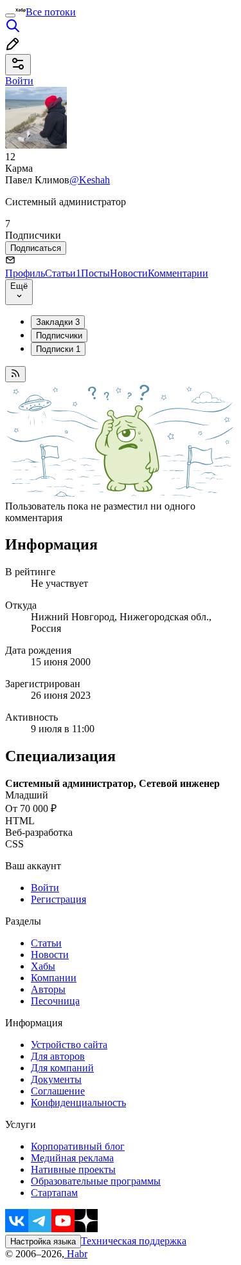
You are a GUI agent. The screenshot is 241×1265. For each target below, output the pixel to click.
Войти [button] (19, 80)
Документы (56, 1079)
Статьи (63, 273)
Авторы (48, 989)
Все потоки (51, 11)
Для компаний (62, 1067)
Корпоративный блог (78, 1146)
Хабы (43, 966)
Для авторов (58, 1056)
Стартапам (54, 1192)
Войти (45, 887)
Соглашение (58, 1090)
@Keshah (89, 179)
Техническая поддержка (133, 1240)
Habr (75, 1253)
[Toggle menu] (10, 15)
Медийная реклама (72, 1157)
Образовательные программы (96, 1181)
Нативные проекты (73, 1169)
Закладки (58, 322)
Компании (53, 977)
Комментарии (178, 273)
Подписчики (59, 335)
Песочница (55, 1000)
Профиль (25, 273)
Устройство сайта (69, 1044)
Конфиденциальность (78, 1102)
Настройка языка (43, 1241)
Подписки (58, 349)
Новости (129, 273)
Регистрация (58, 899)
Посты (95, 273)
